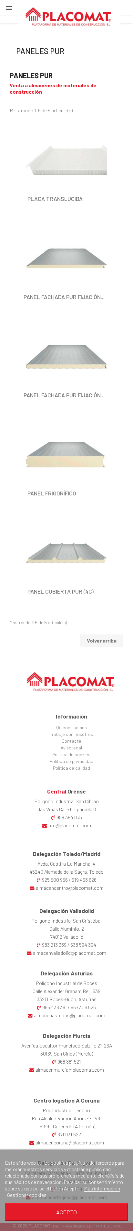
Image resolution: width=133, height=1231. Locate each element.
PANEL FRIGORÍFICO (51, 493)
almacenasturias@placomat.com (69, 1015)
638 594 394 (83, 945)
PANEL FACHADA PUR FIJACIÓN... (64, 296)
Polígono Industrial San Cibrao (67, 801)
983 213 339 (54, 945)
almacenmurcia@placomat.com (70, 1070)
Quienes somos (71, 727)
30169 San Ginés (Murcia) (66, 1053)
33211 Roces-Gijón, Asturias (67, 999)
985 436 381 (54, 1007)
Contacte (71, 741)
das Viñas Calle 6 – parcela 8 (66, 809)
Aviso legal (71, 747)
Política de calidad (71, 768)
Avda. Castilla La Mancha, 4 (66, 863)
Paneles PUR (40, 51)
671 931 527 (69, 1134)
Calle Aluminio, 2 (66, 929)
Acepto (66, 1212)
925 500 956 (55, 880)
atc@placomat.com (69, 825)
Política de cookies (71, 754)
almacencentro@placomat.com (70, 888)
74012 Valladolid (66, 937)
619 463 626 (84, 880)
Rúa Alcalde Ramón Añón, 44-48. (66, 1118)
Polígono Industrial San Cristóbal (66, 920)
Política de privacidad (71, 761)
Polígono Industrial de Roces (66, 983)
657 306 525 (83, 1007)
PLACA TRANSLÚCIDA (55, 198)
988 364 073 (69, 817)
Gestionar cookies (26, 1195)
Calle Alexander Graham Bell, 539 (66, 991)
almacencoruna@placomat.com (70, 1142)
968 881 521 (69, 1061)
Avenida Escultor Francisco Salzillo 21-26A (66, 1045)
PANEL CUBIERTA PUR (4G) (60, 591)
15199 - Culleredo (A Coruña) (66, 1126)
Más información (102, 1188)
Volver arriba (102, 640)
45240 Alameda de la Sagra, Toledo (66, 872)
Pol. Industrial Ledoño (66, 1110)
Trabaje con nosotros (71, 734)
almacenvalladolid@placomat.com (69, 953)
